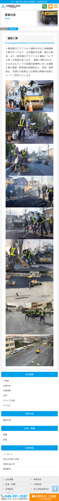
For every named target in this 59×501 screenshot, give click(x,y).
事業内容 (37, 479)
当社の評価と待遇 (11, 459)
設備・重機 (10, 484)
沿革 (5, 396)
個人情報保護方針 (41, 489)
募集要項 (7, 469)
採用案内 (9, 489)
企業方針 (7, 386)
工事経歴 (37, 484)
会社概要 (9, 479)
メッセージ (8, 454)
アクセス (7, 405)
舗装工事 (7, 420)
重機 (5, 435)
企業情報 (7, 391)
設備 (5, 440)
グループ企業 (9, 400)
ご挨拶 (6, 381)
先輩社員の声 (9, 464)
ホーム (4, 29)
